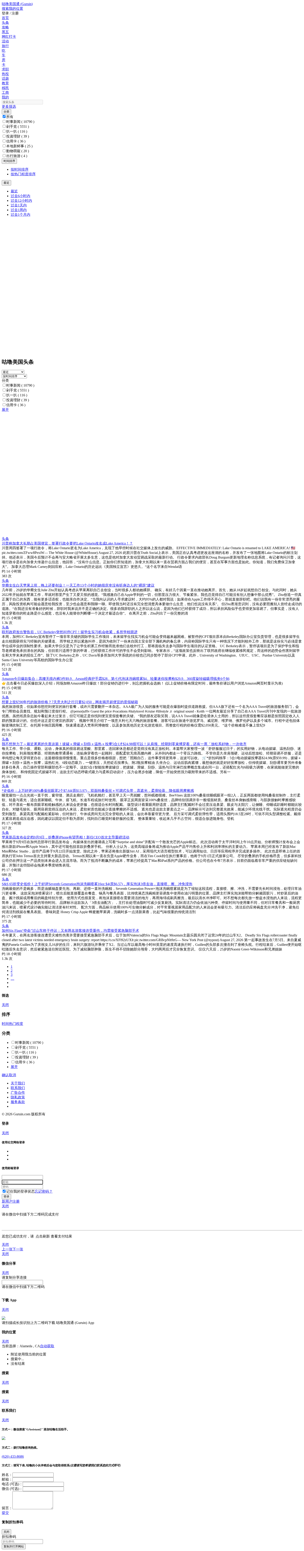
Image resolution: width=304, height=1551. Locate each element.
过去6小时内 (20, 196)
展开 (5, 409)
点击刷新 (43, 1236)
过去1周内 (19, 210)
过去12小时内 (21, 200)
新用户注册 (11, 1201)
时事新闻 (20, 122)
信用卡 (15, 141)
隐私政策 (18, 1097)
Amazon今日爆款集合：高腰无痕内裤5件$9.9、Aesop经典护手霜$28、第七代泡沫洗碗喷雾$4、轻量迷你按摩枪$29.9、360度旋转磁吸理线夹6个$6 (115, 679)
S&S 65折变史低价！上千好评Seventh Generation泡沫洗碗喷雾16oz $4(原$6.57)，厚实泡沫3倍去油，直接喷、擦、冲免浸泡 (97, 884)
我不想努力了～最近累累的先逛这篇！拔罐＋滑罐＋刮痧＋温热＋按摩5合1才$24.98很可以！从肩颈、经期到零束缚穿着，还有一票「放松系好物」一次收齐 (124, 744)
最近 (14, 191)
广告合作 (18, 1092)
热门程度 (16, 1024)
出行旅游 (16, 156)
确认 (5, 1075)
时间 (5, 1024)
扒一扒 (16, 131)
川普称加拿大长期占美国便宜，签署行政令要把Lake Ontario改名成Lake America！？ (67, 543)
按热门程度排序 (23, 174)
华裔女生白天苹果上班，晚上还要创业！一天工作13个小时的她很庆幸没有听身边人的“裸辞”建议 (78, 585)
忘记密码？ (44, 1191)
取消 (12, 1075)
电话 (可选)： (12, 1484)
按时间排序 (19, 169)
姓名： (7, 1475)
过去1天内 (19, 205)
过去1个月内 (20, 214)
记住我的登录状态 (20, 1191)
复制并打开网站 (14, 1546)
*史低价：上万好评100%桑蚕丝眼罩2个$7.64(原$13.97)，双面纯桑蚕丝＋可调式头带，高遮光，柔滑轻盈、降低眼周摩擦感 (98, 790)
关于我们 (18, 1083)
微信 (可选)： (12, 1489)
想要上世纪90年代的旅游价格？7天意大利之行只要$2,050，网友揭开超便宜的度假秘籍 (70, 702)
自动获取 (47, 1346)
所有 (9, 117)
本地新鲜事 (19, 146)
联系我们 (18, 1088)
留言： (7, 1508)
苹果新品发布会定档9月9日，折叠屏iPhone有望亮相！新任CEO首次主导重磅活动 (65, 837)
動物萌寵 (17, 151)
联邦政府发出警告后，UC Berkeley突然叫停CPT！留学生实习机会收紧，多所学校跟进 (70, 632)
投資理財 (17, 136)
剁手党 (17, 126)
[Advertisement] (135, 443)
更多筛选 (9, 106)
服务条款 (18, 1102)
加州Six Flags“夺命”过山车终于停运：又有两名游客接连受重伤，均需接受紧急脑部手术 (70, 930)
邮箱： (7, 1479)
